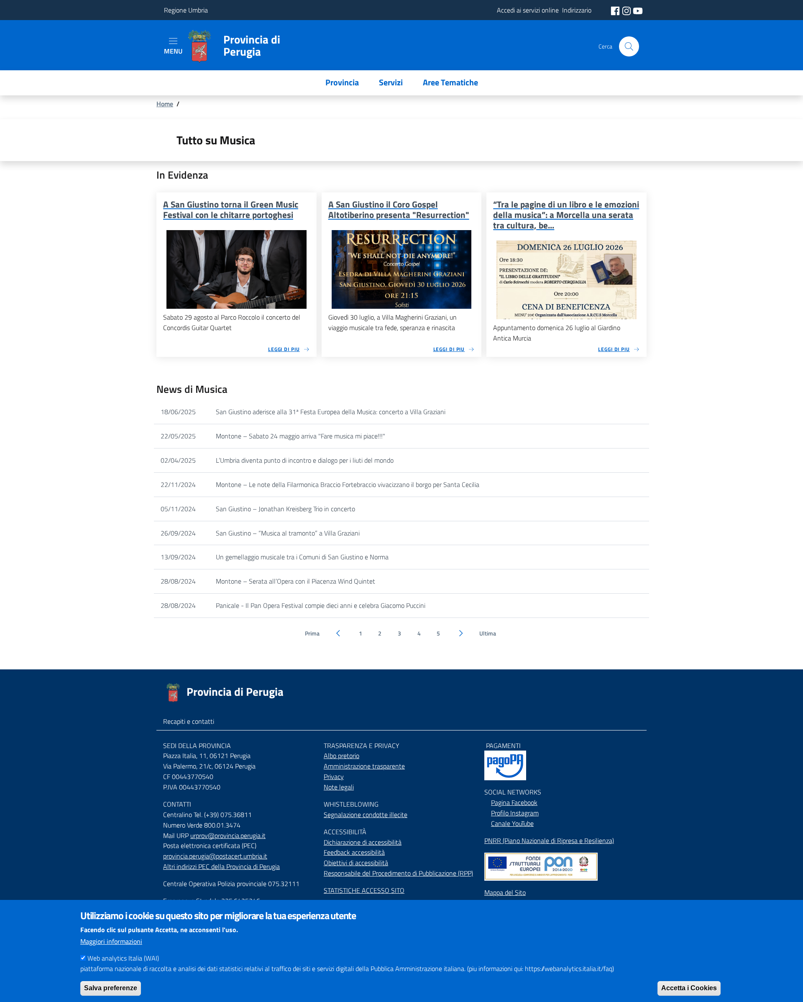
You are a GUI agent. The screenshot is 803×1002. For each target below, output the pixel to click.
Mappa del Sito (505, 892)
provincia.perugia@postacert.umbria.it (215, 856)
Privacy (334, 776)
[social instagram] (627, 10)
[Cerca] (629, 46)
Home (164, 104)
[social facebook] (616, 10)
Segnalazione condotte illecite (365, 815)
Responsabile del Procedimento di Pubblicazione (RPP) (398, 873)
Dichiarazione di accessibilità (363, 842)
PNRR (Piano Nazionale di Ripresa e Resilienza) (549, 840)
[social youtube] (638, 10)
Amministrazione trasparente (364, 766)
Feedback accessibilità (354, 852)
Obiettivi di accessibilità (356, 863)
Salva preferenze (110, 987)
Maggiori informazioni (111, 941)
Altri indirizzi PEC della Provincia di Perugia (221, 866)
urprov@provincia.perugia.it (228, 835)
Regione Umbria (186, 10)
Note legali (339, 787)
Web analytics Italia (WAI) (123, 958)
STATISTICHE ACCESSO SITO (364, 890)
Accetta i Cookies (689, 987)
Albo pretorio (341, 756)
